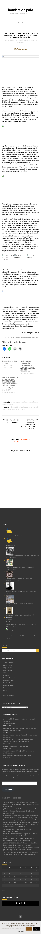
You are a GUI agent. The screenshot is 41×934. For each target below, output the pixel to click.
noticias (6, 693)
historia (35, 402)
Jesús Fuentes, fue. (9, 724)
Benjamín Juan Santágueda (26, 40)
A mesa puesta (8, 663)
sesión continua (8, 695)
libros (5, 690)
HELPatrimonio (28, 402)
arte (4, 673)
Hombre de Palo (8, 685)
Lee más (20, 932)
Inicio (5, 688)
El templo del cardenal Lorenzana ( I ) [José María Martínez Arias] (19, 811)
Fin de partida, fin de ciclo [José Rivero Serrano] (19, 719)
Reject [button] (36, 929)
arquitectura (7, 670)
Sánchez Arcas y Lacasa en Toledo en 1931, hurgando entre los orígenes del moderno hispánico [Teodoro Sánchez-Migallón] (10, 382)
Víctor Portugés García (18, 409)
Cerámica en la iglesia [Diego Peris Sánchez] (18, 756)
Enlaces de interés (9, 678)
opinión (4, 404)
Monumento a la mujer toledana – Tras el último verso (21, 822)
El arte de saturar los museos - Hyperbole (16, 834)
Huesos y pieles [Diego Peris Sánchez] (15, 746)
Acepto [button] (29, 929)
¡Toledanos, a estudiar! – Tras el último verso (18, 809)
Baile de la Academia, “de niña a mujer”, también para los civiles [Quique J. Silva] (21, 804)
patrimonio (10, 404)
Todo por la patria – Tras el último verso (16, 802)
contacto (6, 675)
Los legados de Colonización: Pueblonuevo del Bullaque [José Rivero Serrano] (27, 365)
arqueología (15, 402)
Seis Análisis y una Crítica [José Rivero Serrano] (18, 751)
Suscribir (8, 789)
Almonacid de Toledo (17, 407)
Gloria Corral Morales (10, 838)
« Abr (3, 890)
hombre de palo (20, 10)
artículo (21, 402)
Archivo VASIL (7, 665)
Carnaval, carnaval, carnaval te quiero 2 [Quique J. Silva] (28, 424)
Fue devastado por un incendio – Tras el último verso (20, 816)
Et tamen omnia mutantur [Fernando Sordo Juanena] (20, 735)
